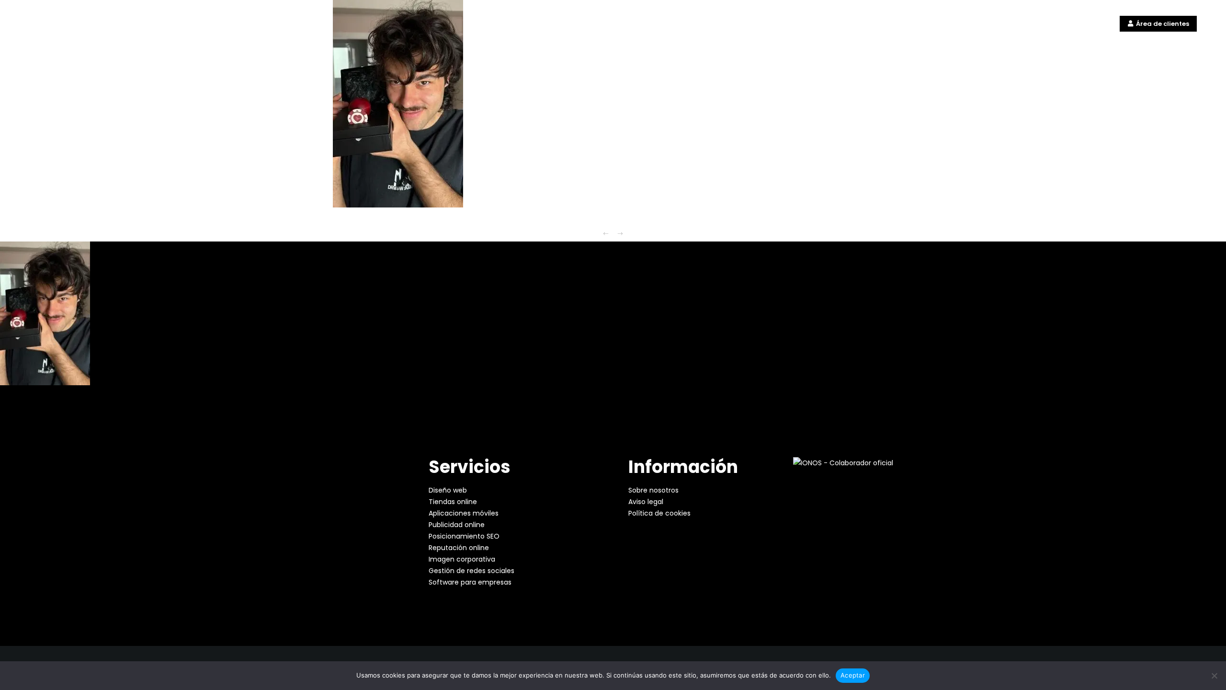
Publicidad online (457, 524)
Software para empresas (470, 582)
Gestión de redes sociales (471, 570)
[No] (1214, 675)
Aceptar (852, 675)
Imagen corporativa (462, 559)
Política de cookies (659, 513)
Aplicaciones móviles (464, 513)
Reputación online (459, 547)
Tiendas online (453, 501)
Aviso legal (645, 501)
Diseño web (448, 490)
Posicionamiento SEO (464, 536)
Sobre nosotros (653, 490)
